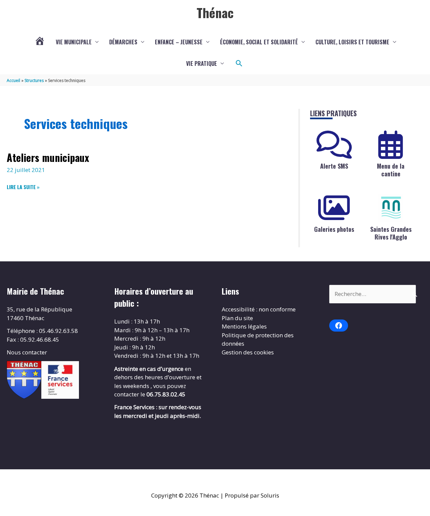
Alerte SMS (334, 166)
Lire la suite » (23, 187)
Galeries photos (334, 229)
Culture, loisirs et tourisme (352, 42)
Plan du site (237, 318)
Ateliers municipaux (48, 157)
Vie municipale (74, 42)
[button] (239, 63)
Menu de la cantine (390, 170)
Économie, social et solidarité (259, 42)
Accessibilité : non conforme (259, 309)
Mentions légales (244, 326)
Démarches (123, 42)
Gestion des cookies (248, 352)
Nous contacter (27, 352)
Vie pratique (201, 63)
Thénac (215, 12)
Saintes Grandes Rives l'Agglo (391, 233)
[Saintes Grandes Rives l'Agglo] (391, 208)
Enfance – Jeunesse (179, 42)
